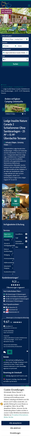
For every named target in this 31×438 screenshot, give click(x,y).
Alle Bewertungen (16, 294)
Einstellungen (15, 433)
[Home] (6, 4)
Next (27, 109)
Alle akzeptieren (15, 423)
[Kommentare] (4, 352)
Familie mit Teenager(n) (17, 299)
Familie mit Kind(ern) (16, 296)
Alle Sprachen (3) (12, 307)
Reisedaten (4, 42)
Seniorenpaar (14, 301)
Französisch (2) (13, 309)
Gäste (3, 56)
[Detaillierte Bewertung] (9, 352)
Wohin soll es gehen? (7, 36)
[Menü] (29, 5)
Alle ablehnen (15, 428)
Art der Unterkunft (6, 49)
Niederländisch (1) (14, 312)
